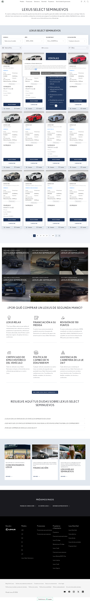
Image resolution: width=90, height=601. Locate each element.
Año (26, 37)
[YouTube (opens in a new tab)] (64, 591)
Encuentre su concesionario (15, 462)
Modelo (5, 37)
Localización (72, 37)
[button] (5, 1)
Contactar (34, 104)
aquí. (35, 69)
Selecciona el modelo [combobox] (10, 41)
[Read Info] (12, 89)
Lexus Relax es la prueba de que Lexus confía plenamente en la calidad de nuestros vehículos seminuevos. (71, 465)
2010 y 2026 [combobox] (29, 41)
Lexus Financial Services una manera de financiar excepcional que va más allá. (45, 464)
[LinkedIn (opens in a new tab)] (82, 591)
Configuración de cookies (58, 73)
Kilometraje (50, 37)
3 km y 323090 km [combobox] (52, 41)
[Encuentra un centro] (81, 1)
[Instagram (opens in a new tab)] (73, 591)
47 (53, 235)
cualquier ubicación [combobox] (74, 41)
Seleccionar (12, 104)
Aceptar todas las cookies (46, 73)
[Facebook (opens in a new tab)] (69, 591)
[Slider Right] (21, 58)
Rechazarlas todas (35, 73)
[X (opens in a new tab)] (78, 591)
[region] (45, 68)
